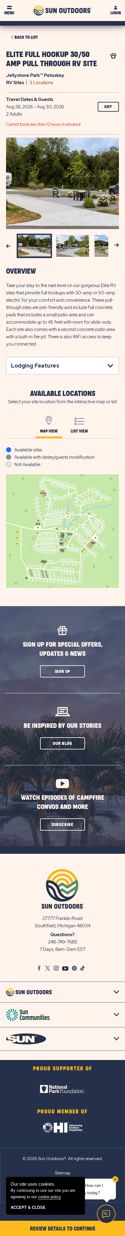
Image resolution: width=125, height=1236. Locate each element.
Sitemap (62, 1173)
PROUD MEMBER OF (62, 1111)
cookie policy (49, 1197)
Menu (9, 13)
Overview (21, 271)
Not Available (27, 465)
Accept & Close (28, 1207)
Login (115, 13)
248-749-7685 (62, 942)
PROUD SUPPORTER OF (62, 1068)
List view (79, 431)
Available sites (28, 450)
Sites (15, 83)
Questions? (62, 935)
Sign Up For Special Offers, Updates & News (63, 649)
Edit (108, 107)
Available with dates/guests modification (54, 457)
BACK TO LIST (26, 37)
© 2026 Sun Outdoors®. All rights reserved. (62, 1158)
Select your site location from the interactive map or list (62, 402)
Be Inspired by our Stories (62, 726)
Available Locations (62, 393)
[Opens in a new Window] (62, 1089)
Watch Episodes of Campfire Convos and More (62, 802)
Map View (49, 431)
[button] (62, 671)
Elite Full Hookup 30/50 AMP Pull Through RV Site (51, 59)
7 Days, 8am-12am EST (63, 949)
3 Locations (41, 83)
